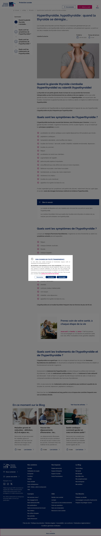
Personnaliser (40, 277)
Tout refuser (51, 277)
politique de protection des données (50, 273)
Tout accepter (62, 277)
